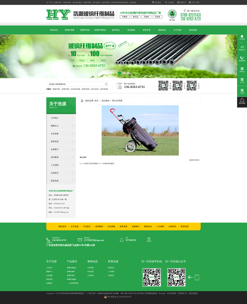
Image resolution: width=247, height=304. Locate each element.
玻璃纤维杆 (58, 2)
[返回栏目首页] (194, 160)
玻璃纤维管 (67, 2)
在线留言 (55, 173)
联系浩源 (193, 30)
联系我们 (111, 268)
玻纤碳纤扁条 (77, 2)
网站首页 (54, 30)
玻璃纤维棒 (87, 2)
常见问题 (90, 271)
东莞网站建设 (151, 293)
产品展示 (87, 226)
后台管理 (171, 293)
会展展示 (55, 149)
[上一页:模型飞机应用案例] (89, 163)
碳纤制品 (116, 30)
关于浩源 (177, 30)
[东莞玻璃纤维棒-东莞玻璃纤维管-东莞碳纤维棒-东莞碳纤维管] (58, 19)
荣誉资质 (147, 30)
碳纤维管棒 (106, 2)
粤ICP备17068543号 (128, 293)
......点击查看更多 (72, 283)
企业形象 (171, 2)
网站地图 (158, 2)
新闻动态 (162, 30)
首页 (96, 101)
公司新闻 (90, 268)
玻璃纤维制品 (100, 30)
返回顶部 (193, 293)
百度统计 (182, 293)
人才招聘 (55, 165)
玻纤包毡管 (96, 2)
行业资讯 (90, 275)
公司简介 (55, 118)
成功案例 (131, 30)
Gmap (162, 293)
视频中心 (183, 2)
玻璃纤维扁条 (71, 279)
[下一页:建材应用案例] (106, 163)
